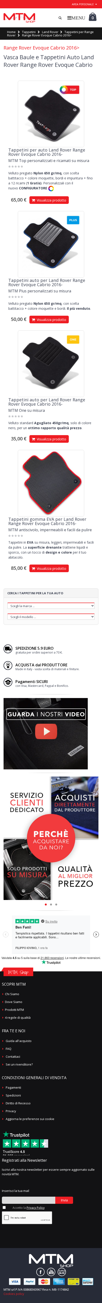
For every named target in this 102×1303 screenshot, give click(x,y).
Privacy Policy (36, 1208)
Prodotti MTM (14, 1010)
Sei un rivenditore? (19, 1064)
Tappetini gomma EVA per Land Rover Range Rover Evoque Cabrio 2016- (47, 521)
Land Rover (50, 32)
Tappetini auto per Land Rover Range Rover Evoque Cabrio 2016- (46, 282)
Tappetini (29, 32)
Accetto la (29, 1208)
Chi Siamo (12, 994)
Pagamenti (13, 1087)
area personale (83, 4)
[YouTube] (51, 1272)
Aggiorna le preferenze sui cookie (30, 1119)
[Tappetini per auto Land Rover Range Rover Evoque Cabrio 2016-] (51, 114)
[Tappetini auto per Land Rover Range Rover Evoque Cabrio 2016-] (51, 244)
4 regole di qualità (18, 1017)
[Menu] (76, 18)
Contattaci (13, 1056)
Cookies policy (14, 1294)
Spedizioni (13, 1095)
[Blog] (62, 1272)
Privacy (11, 1111)
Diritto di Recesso (18, 1103)
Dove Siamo (13, 1002)
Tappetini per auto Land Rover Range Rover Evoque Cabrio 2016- (46, 152)
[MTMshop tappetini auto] (19, 18)
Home (11, 32)
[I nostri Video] (46, 699)
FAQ (8, 1049)
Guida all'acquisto (19, 1041)
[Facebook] (40, 1272)
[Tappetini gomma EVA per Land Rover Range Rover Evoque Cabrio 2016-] (51, 483)
